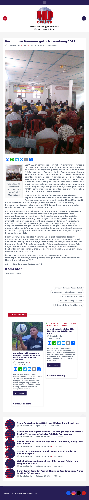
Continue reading (22, 403)
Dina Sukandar (14, 45)
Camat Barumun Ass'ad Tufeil (69, 288)
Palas (25, 45)
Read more (19, 393)
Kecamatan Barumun (73, 296)
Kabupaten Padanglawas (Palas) (68, 292)
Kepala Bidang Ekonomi (71, 301)
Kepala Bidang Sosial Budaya (69, 305)
